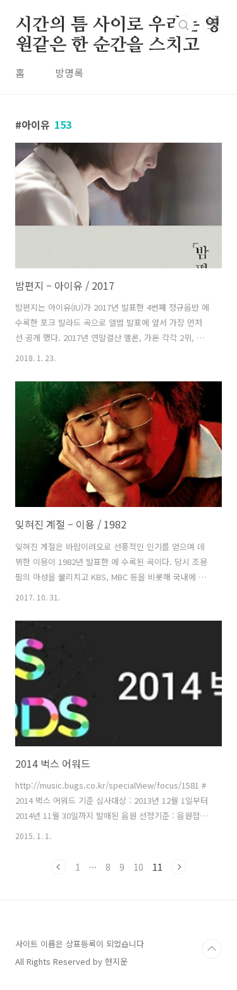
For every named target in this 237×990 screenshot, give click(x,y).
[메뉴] (212, 24)
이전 (58, 866)
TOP (212, 949)
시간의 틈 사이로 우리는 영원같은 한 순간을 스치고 (118, 25)
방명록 (69, 72)
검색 (183, 25)
